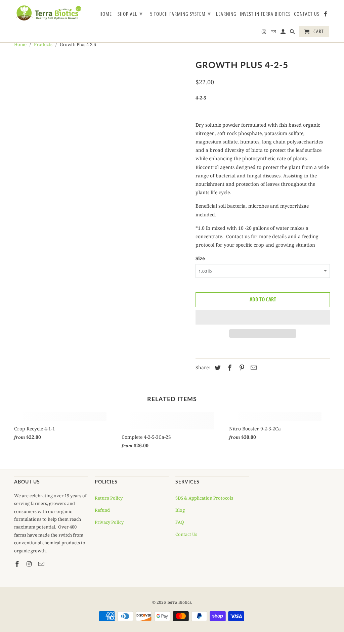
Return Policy (109, 498)
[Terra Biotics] (48, 13)
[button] (263, 317)
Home (105, 14)
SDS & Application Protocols (204, 498)
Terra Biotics (179, 602)
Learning (226, 14)
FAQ (179, 522)
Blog (180, 510)
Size (200, 258)
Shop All (130, 13)
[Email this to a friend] (252, 368)
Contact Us (306, 14)
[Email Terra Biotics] (274, 33)
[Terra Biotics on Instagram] (264, 33)
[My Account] (284, 33)
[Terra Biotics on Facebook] (326, 15)
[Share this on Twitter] (216, 368)
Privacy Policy (109, 522)
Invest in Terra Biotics (265, 14)
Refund (102, 510)
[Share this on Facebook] (228, 368)
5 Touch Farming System (180, 13)
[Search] (293, 33)
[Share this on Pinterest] (240, 368)
